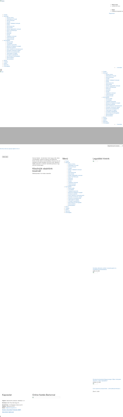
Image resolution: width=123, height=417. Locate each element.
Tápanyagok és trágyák (12, 53)
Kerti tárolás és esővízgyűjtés (13, 56)
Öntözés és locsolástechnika (13, 52)
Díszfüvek (9, 33)
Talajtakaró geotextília (12, 44)
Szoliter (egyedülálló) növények (14, 29)
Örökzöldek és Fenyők (12, 19)
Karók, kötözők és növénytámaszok (15, 49)
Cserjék (8, 22)
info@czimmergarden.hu (11, 407)
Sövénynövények (10, 20)
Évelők (8, 24)
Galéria (5, 63)
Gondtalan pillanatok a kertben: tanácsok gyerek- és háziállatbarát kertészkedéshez (104, 268)
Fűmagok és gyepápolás (12, 54)
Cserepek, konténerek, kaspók (13, 50)
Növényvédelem (10, 57)
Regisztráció (112, 13)
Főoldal (5, 14)
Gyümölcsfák (10, 27)
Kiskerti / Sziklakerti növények (13, 23)
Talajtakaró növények (11, 36)
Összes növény (10, 17)
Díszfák (8, 34)
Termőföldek (9, 43)
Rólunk (5, 60)
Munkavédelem (10, 59)
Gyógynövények (10, 39)
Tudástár (6, 62)
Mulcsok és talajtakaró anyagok (14, 46)
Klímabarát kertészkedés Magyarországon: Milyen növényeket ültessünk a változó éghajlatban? (107, 380)
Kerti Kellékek (7, 40)
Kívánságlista (7, 66)
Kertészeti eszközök (11, 47)
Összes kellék (10, 42)
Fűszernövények (10, 37)
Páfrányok (9, 32)
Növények (6, 16)
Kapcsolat (6, 64)
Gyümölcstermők (10, 26)
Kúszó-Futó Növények (12, 30)
